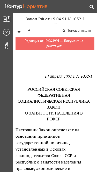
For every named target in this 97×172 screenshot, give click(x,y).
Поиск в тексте (78, 30)
